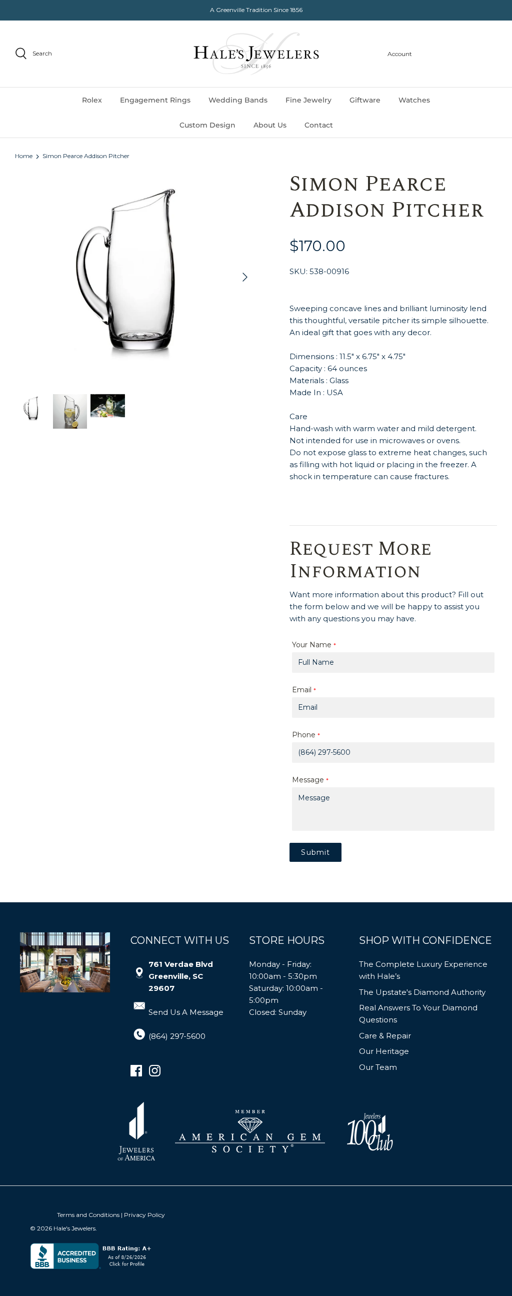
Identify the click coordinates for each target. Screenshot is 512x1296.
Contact (318, 125)
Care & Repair (385, 1035)
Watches (414, 100)
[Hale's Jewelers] (256, 54)
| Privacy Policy (143, 1214)
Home (23, 156)
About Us (270, 125)
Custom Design (208, 125)
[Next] (245, 277)
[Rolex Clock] (459, 54)
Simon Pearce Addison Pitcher (86, 156)
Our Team (378, 1067)
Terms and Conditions (88, 1214)
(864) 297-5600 (177, 1036)
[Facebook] (136, 1070)
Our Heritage (384, 1051)
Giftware (365, 100)
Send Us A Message (186, 1012)
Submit (315, 852)
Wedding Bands (238, 100)
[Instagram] (154, 1070)
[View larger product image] (32, 409)
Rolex (92, 100)
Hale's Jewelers (75, 1228)
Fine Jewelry (309, 100)
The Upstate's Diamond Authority (422, 992)
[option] (135, 277)
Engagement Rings (155, 100)
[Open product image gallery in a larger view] (135, 277)
